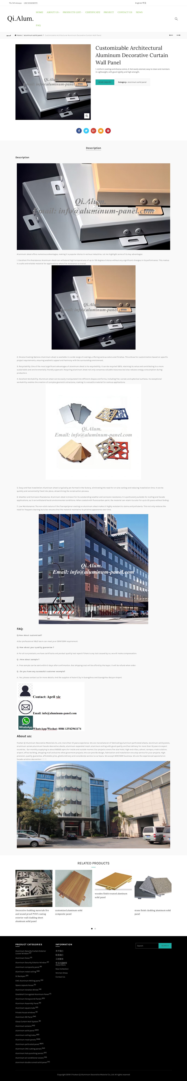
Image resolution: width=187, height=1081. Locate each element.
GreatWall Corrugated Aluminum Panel (32, 994)
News (139, 12)
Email (100, 131)
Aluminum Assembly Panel (26, 1003)
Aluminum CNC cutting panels (28, 1049)
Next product (178, 35)
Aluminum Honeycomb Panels (28, 999)
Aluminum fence (22, 958)
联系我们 (59, 955)
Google (93, 130)
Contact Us (60, 977)
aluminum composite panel (27, 967)
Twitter (86, 130)
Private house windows (25, 1012)
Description (93, 148)
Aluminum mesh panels (25, 1040)
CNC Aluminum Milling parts (27, 981)
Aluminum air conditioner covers (29, 1058)
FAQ (38, 25)
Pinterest (108, 130)
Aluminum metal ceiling (25, 971)
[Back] (8, 35)
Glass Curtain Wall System (26, 1021)
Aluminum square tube (25, 1008)
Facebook (79, 130)
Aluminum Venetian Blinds (26, 990)
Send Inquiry (104, 82)
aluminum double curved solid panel (31, 1062)
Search (165, 946)
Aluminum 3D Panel (23, 1017)
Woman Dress (62, 973)
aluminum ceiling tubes (25, 1035)
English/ (139, 3)
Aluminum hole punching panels (29, 1053)
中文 (144, 3)
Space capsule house (24, 985)
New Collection (62, 969)
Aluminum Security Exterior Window (30, 962)
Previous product (171, 35)
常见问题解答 (61, 963)
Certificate (92, 12)
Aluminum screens (23, 1026)
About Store (61, 965)
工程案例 (59, 959)
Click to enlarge (86, 115)
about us (52, 12)
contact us (125, 12)
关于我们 (59, 951)
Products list (72, 12)
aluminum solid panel (33, 35)
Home (39, 12)
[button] (93, 206)
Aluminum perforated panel (27, 1044)
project (109, 12)
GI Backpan (20, 976)
